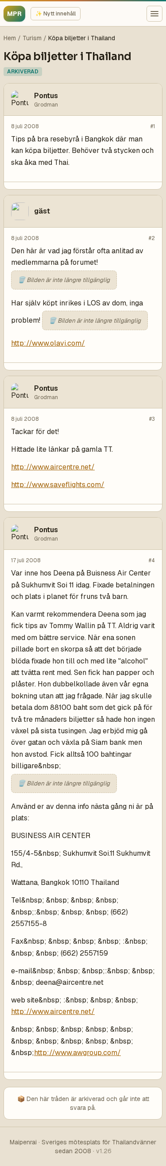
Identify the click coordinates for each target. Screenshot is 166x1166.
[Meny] (154, 14)
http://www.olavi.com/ (48, 343)
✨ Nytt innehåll (55, 13)
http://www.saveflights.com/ (57, 484)
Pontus (46, 95)
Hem (10, 38)
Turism (32, 38)
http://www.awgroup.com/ (77, 1052)
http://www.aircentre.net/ (53, 467)
